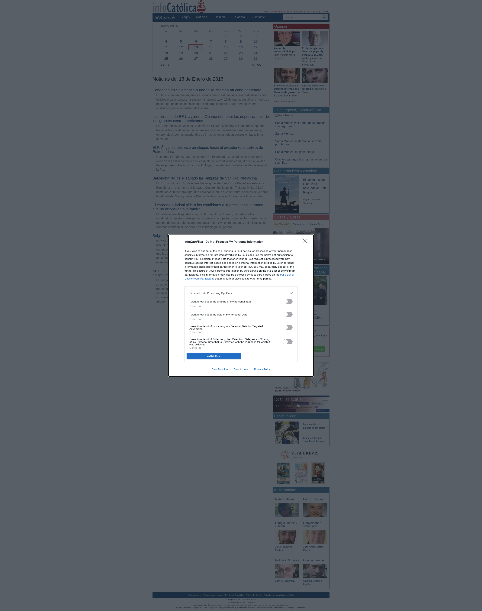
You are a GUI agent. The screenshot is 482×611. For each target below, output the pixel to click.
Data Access (241, 369)
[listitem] (241, 293)
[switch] (288, 301)
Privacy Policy (262, 369)
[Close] (306, 242)
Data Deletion (220, 369)
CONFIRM (214, 355)
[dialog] (241, 306)
